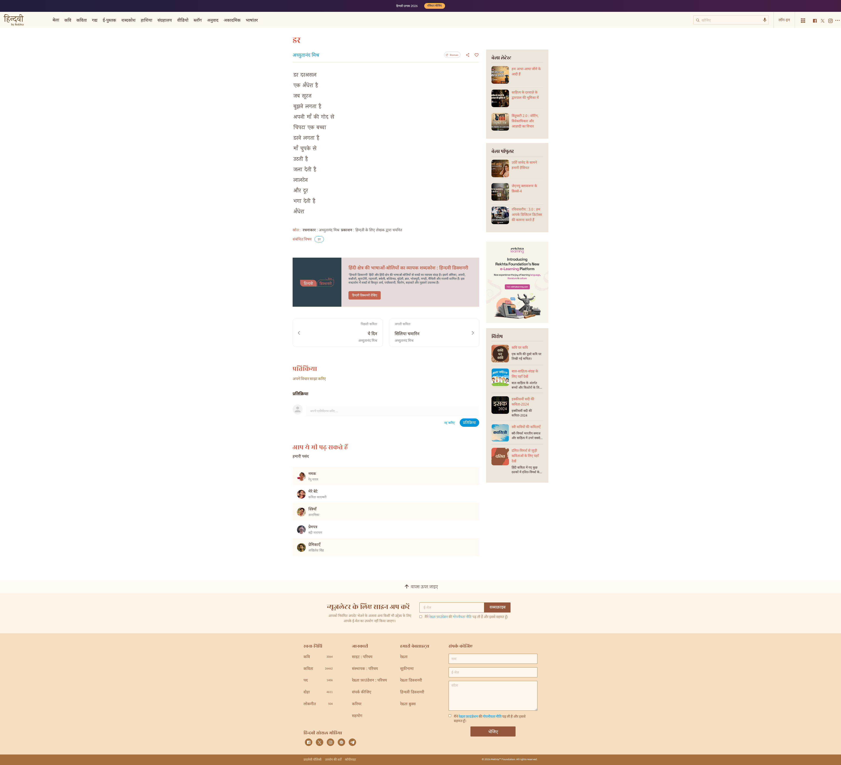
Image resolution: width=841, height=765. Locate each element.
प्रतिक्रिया (469, 422)
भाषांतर (252, 20)
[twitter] (319, 742)
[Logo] (14, 20)
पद (318, 680)
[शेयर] (467, 54)
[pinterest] (341, 742)
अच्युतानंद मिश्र (306, 55)
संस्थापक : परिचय (365, 668)
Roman (454, 55)
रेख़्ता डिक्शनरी (411, 680)
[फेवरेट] (476, 54)
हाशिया (146, 20)
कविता (81, 20)
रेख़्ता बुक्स (408, 704)
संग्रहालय (164, 20)
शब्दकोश (128, 20)
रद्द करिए (449, 423)
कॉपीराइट (350, 759)
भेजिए (493, 731)
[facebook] (308, 742)
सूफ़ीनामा (407, 668)
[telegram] (352, 742)
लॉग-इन (784, 19)
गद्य (94, 20)
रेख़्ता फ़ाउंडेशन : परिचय (369, 680)
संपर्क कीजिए (361, 692)
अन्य (266, 20)
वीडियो (182, 20)
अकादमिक (232, 20)
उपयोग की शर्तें (333, 759)
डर (319, 239)
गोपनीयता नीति (462, 617)
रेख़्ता (404, 657)
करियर (356, 704)
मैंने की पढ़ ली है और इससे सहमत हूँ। (466, 617)
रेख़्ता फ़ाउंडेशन (438, 617)
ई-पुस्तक (109, 20)
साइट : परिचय (362, 657)
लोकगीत (318, 704)
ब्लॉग (198, 20)
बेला (56, 19)
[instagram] (330, 742)
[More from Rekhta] (803, 20)
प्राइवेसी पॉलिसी (313, 759)
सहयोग (357, 716)
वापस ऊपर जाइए (424, 587)
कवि (67, 20)
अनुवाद (212, 20)
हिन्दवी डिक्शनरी (412, 692)
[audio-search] (765, 20)
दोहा (318, 692)
